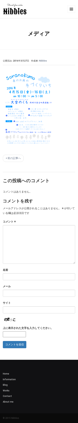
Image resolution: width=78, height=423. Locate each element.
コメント (9, 221)
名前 (5, 269)
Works (6, 390)
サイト (7, 302)
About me (8, 401)
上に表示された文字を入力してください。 (28, 327)
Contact (7, 396)
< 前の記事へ (13, 158)
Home (6, 373)
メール (7, 286)
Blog (5, 385)
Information (9, 379)
